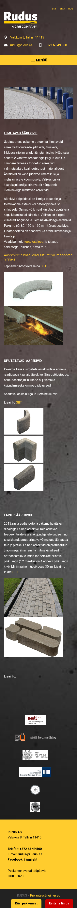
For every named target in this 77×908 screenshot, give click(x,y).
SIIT (43, 266)
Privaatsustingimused (45, 895)
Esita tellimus (59, 903)
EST (54, 8)
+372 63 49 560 (56, 45)
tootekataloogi (34, 242)
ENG (62, 8)
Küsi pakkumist (26, 903)
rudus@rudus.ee (21, 45)
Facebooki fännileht (22, 859)
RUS (70, 8)
